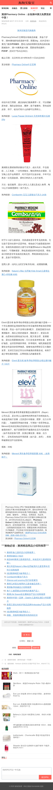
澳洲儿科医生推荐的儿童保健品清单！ (24, 583)
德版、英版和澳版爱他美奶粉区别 (22, 615)
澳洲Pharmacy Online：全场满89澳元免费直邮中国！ (26, 16)
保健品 (14, 8)
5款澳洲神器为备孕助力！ (18, 573)
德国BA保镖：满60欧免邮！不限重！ (20, 660)
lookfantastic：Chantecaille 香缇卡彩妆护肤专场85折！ (31, 736)
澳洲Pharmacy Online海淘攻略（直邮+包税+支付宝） (25, 533)
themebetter (36, 786)
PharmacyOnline (24, 647)
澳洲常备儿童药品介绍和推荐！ (21, 552)
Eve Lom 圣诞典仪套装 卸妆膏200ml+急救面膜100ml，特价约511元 (32, 705)
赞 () (28, 635)
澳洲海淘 (33, 21)
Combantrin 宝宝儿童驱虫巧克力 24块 (29, 194)
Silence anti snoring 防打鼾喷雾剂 (22, 580)
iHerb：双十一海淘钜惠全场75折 (26, 673)
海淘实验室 (26, 2)
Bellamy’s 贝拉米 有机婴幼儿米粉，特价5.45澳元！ (32, 715)
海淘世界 (34, 8)
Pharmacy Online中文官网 (24, 64)
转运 (43, 8)
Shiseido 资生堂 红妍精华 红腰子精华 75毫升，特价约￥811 (32, 747)
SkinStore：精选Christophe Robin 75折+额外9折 (32, 684)
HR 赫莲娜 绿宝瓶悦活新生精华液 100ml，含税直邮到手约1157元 (32, 726)
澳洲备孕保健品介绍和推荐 (19, 587)
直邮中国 (36, 647)
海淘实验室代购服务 (26, 30)
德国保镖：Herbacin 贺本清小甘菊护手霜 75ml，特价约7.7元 (28, 663)
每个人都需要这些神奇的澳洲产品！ (23, 590)
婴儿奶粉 (24, 8)
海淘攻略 (5, 8)
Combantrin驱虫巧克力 (17, 576)
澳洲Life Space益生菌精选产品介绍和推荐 (26, 594)
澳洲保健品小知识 (15, 555)
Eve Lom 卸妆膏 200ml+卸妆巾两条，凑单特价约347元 (32, 695)
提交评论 (45, 777)
